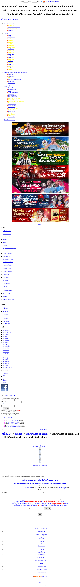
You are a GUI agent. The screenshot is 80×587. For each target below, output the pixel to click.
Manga (18, 433)
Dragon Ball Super (12, 95)
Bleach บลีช (11, 87)
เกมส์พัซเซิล (11, 55)
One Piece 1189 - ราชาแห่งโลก (14, 426)
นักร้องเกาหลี (11, 81)
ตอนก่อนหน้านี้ (37, 446)
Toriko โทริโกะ (11, 117)
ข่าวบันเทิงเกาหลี (12, 76)
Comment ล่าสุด (8, 417)
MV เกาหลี (10, 74)
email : (40, 489)
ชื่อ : (40, 485)
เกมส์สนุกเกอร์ (11, 64)
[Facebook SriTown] (4, 391)
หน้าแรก (6, 433)
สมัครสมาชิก (49, 1)
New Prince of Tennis (41, 429)
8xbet (40, 582)
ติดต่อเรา (44, 576)
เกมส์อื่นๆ (10, 67)
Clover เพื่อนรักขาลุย (13, 92)
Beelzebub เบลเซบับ (13, 89)
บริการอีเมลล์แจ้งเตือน (10, 395)
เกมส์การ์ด (10, 35)
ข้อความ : (4, 492)
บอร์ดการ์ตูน (62, 487)
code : (40, 506)
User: (21, 1)
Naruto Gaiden (11, 107)
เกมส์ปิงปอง (11, 54)
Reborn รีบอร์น (11, 111)
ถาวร (38, 1)
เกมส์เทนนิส (11, 49)
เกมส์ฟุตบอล (11, 57)
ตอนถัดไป (44, 446)
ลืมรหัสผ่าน (57, 1)
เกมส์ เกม (10, 30)
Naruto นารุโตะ (12, 105)
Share (39, 224)
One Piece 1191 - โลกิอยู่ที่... (13, 420)
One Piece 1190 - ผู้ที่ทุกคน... (13, 422)
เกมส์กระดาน (11, 37)
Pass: (30, 1)
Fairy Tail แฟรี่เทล (12, 96)
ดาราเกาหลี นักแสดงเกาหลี (14, 79)
